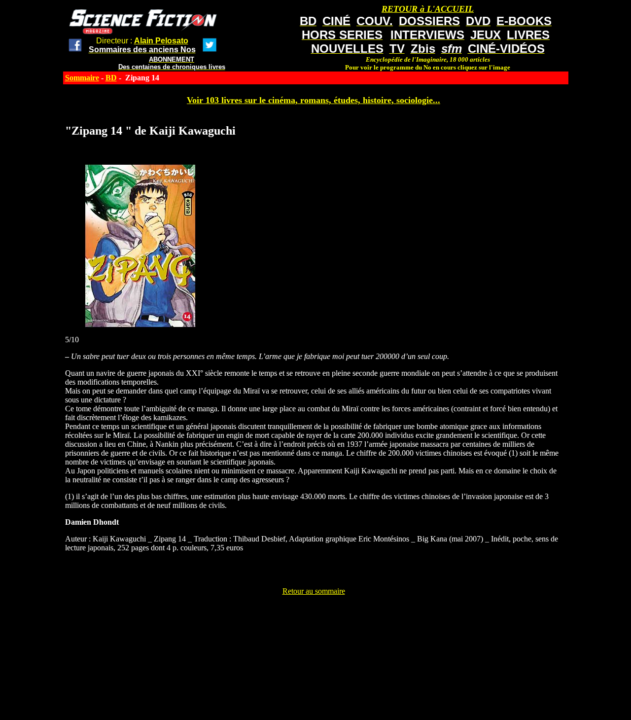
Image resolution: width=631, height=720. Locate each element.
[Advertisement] (313, 618)
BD (111, 77)
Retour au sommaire (313, 591)
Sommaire (82, 77)
